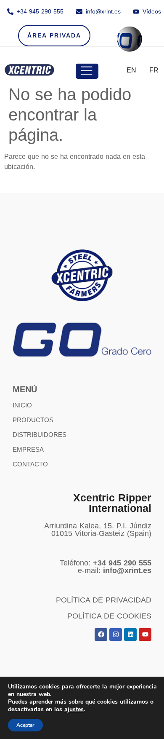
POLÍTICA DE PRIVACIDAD (103, 600)
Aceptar (25, 725)
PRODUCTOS (33, 419)
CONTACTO (30, 464)
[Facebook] (101, 634)
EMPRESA (28, 449)
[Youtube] (145, 634)
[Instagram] (115, 634)
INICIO (22, 405)
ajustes (74, 709)
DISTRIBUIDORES (39, 434)
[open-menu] (87, 71)
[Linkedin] (130, 634)
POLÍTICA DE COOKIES (109, 616)
